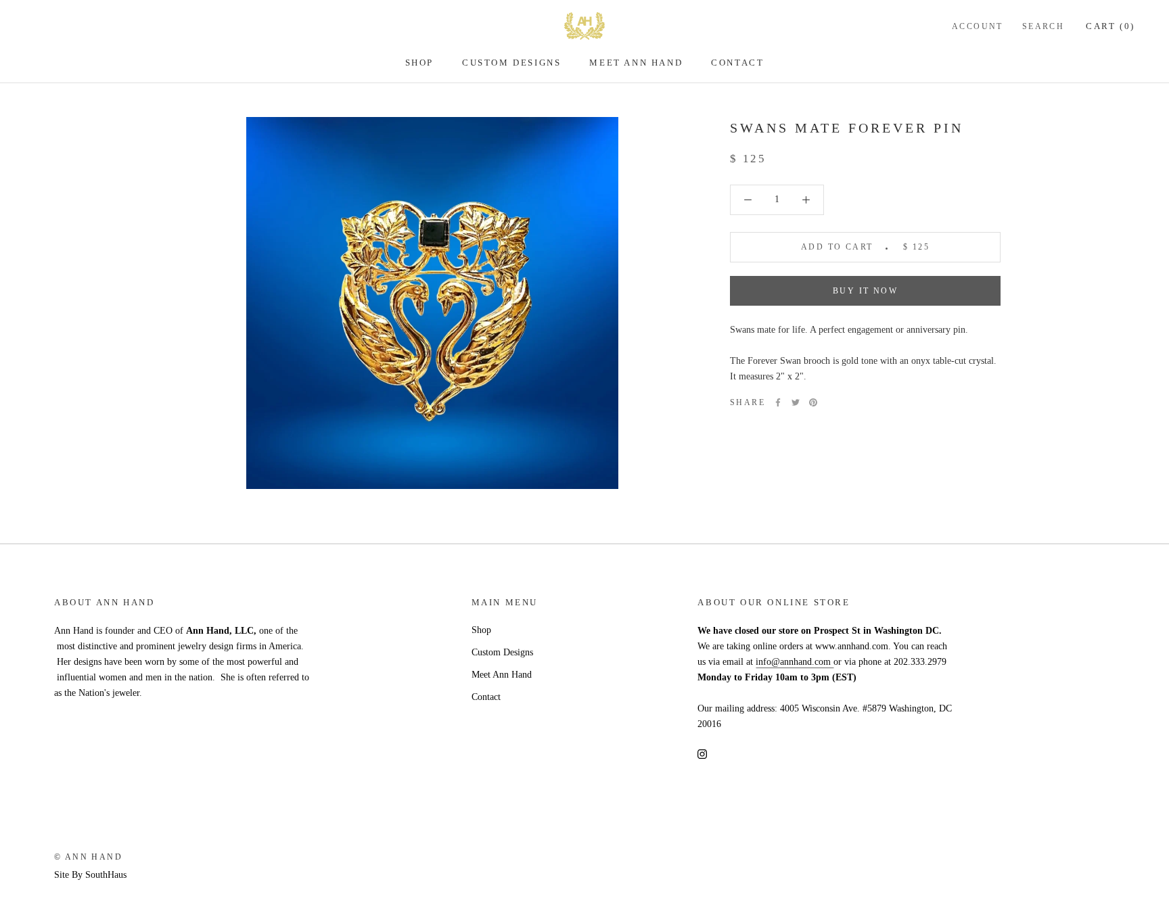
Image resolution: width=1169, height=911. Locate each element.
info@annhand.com (794, 662)
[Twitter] (796, 402)
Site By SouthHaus (90, 875)
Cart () (1110, 26)
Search (1043, 26)
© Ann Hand (88, 857)
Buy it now (865, 291)
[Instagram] (702, 753)
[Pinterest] (813, 402)
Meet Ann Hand (636, 62)
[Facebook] (778, 402)
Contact (737, 62)
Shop (419, 62)
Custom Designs (511, 62)
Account (977, 26)
